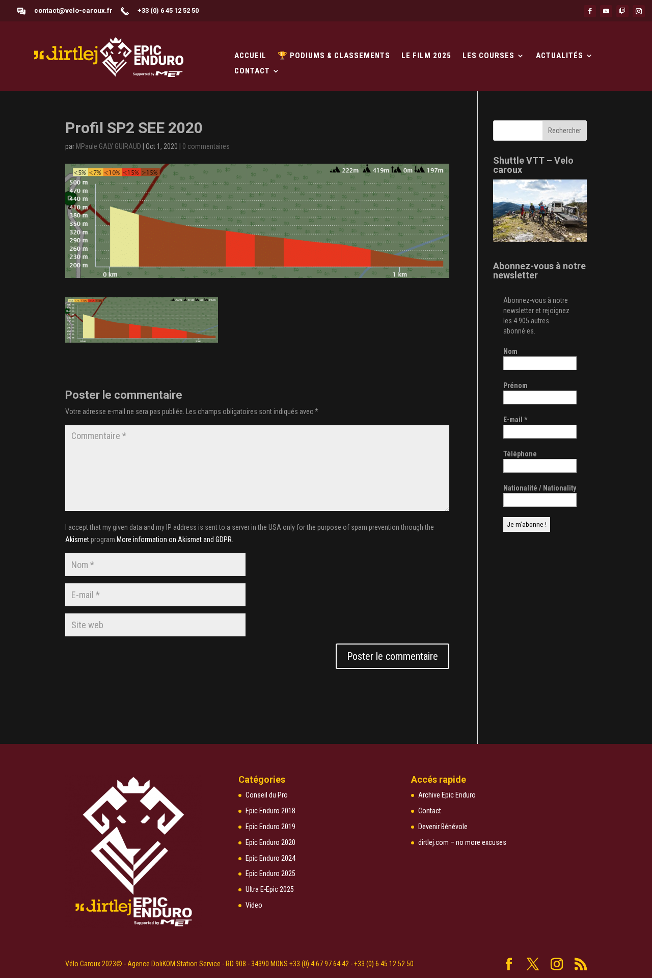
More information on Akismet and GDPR (174, 539)
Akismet (77, 539)
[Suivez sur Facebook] (590, 11)
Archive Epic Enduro (447, 795)
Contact (252, 71)
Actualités (559, 56)
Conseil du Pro (267, 795)
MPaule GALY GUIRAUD (108, 146)
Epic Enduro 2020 (270, 842)
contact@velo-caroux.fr (73, 10)
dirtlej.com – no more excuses (462, 842)
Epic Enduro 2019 (270, 826)
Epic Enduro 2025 (270, 873)
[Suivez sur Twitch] (622, 11)
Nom (510, 351)
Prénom (515, 385)
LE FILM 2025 (426, 56)
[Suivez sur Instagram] (639, 11)
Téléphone (520, 454)
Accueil (250, 56)
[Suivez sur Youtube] (606, 11)
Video (254, 905)
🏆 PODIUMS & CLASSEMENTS (334, 56)
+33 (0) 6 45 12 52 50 (168, 10)
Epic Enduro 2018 (270, 811)
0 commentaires (206, 146)
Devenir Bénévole (443, 826)
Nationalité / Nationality (539, 488)
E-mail (515, 420)
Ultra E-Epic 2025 (270, 889)
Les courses (488, 56)
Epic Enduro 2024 (270, 858)
